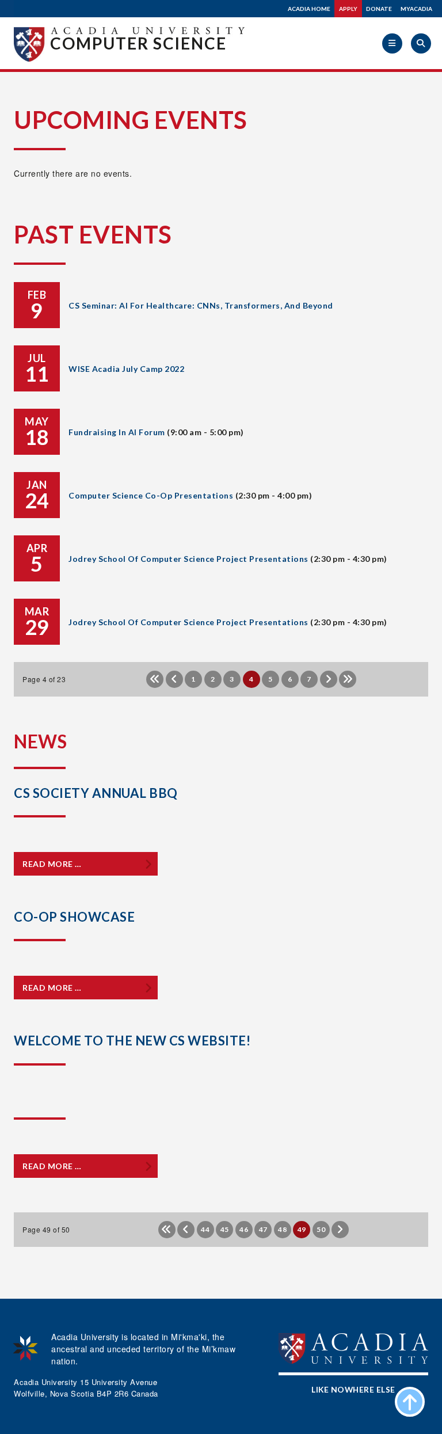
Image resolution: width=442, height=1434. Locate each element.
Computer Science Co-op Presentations (150, 495)
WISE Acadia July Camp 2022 (126, 369)
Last (347, 679)
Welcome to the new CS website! (132, 1040)
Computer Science (138, 43)
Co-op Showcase (74, 917)
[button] (392, 43)
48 (282, 1229)
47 (263, 1229)
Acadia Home (309, 8)
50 (321, 1229)
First (154, 679)
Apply (348, 8)
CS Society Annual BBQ (96, 793)
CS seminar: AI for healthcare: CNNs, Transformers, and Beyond (200, 305)
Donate (379, 8)
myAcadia (416, 8)
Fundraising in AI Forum (116, 432)
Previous (174, 679)
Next (328, 679)
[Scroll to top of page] (410, 1402)
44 (205, 1229)
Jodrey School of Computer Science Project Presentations (188, 559)
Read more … (52, 864)
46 (243, 1229)
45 (224, 1229)
